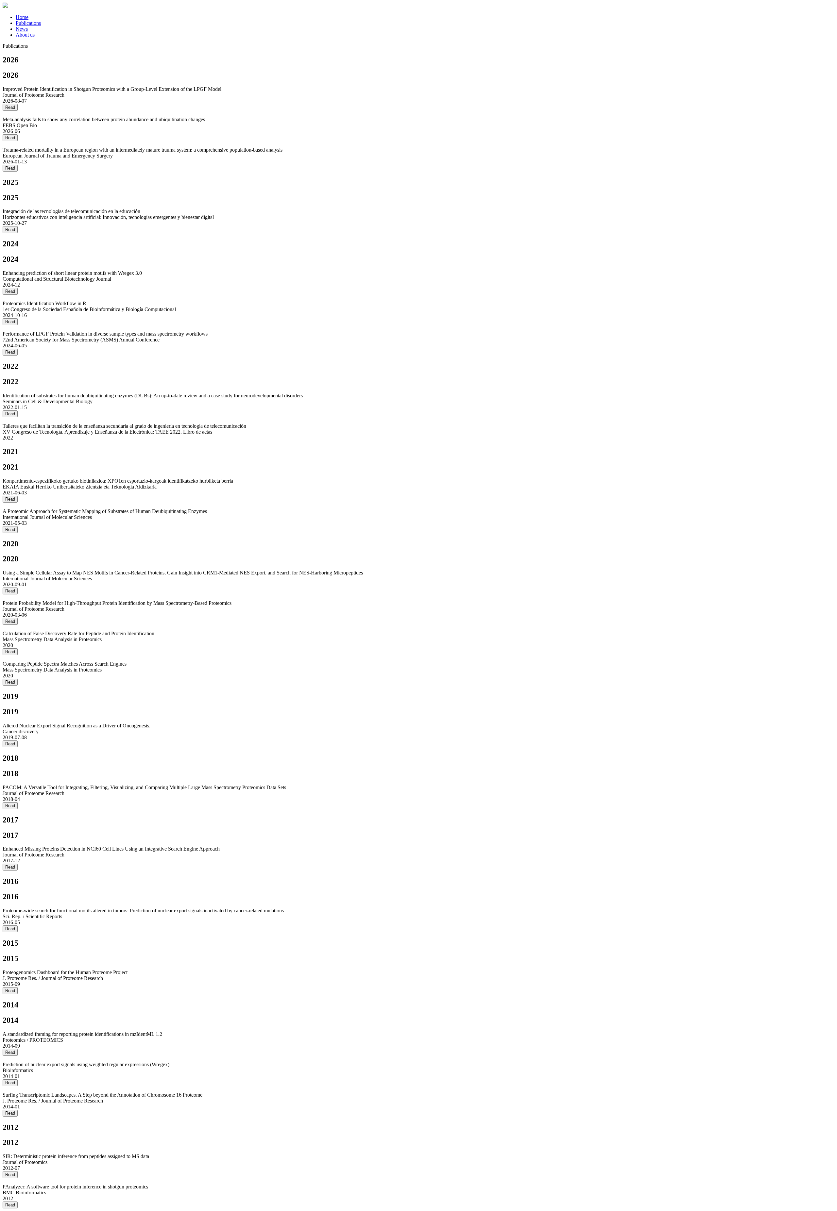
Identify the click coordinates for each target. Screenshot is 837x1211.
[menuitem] (22, 17)
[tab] (425, 17)
